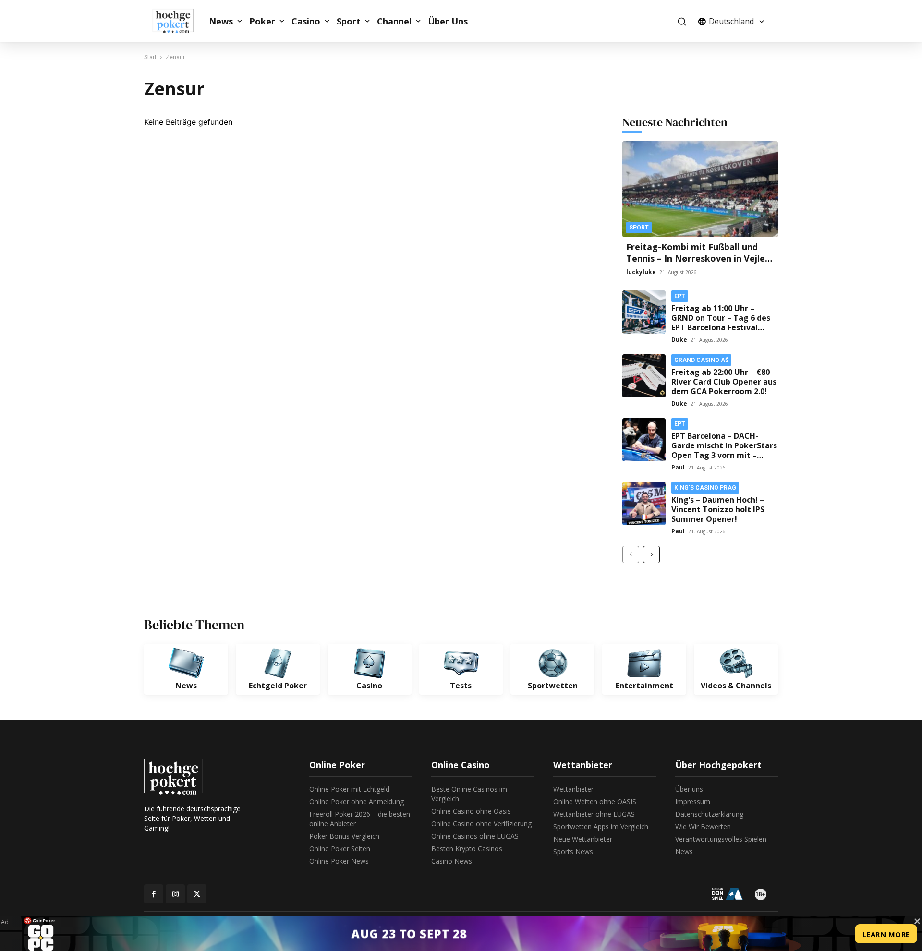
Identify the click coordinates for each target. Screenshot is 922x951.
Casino (305, 21)
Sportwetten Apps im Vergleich (600, 826)
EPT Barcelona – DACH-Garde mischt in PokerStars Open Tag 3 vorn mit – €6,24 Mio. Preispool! (724, 450)
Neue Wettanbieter (582, 838)
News (221, 21)
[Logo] (178, 21)
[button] (681, 21)
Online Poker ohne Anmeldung (356, 801)
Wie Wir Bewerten (703, 826)
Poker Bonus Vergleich (344, 836)
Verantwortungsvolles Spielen (720, 838)
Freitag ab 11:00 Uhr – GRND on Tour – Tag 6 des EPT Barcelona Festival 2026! (720, 322)
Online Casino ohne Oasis (471, 811)
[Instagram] (175, 893)
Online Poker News (339, 861)
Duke (679, 340)
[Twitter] (196, 893)
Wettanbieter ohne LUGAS (594, 814)
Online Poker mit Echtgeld (349, 789)
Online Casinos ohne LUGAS (475, 836)
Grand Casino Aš (701, 360)
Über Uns (448, 21)
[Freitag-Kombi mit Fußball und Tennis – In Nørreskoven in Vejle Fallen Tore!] (700, 189)
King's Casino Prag (705, 487)
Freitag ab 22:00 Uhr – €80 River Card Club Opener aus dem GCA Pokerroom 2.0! (723, 382)
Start (150, 57)
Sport (349, 21)
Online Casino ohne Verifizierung (481, 823)
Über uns (689, 789)
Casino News (451, 861)
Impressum (692, 801)
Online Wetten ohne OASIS (594, 801)
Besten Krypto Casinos (466, 848)
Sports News (573, 851)
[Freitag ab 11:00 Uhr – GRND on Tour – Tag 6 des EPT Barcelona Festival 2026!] (644, 312)
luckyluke (641, 272)
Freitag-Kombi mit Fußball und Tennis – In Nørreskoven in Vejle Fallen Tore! (695, 258)
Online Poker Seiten (339, 848)
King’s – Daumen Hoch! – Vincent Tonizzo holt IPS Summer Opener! (717, 509)
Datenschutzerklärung (709, 814)
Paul (678, 467)
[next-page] (651, 554)
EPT (679, 296)
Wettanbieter (573, 789)
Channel (394, 21)
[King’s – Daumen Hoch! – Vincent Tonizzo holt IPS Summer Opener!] (644, 503)
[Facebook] (153, 893)
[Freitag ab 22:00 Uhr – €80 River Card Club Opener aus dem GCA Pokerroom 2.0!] (644, 375)
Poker (262, 21)
